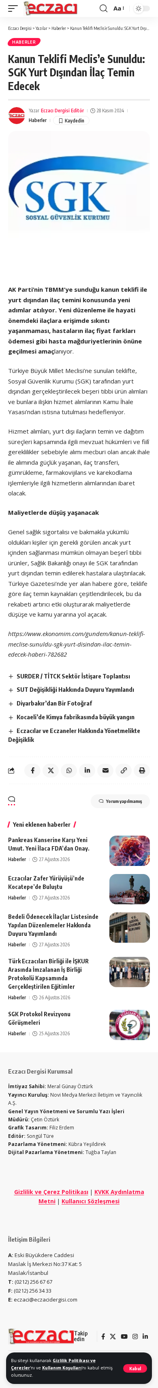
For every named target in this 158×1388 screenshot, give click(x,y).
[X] (113, 1336)
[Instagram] (135, 1336)
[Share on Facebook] (32, 770)
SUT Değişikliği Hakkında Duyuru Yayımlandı (75, 689)
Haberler (24, 42)
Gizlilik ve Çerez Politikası (51, 1192)
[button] (135, 1368)
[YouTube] (124, 1336)
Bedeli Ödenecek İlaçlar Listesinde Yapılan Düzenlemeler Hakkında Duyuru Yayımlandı (53, 925)
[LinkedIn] (145, 1336)
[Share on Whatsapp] (69, 770)
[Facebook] (103, 1336)
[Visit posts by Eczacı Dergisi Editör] (16, 115)
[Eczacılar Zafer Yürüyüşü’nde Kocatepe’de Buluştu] (129, 889)
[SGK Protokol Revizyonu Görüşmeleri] (129, 1025)
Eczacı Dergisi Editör (62, 110)
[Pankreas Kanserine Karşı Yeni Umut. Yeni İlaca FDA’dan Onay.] (129, 851)
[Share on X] (51, 770)
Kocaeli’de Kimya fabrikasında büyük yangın (76, 716)
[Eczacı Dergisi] (51, 8)
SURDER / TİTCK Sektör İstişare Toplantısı (73, 676)
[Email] (105, 770)
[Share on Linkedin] (87, 770)
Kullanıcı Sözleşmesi (91, 1201)
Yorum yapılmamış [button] (124, 801)
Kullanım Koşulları (61, 1368)
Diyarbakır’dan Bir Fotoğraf (54, 703)
